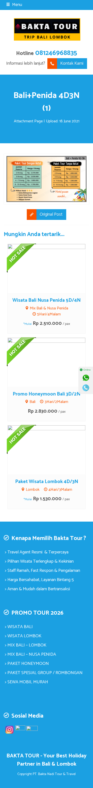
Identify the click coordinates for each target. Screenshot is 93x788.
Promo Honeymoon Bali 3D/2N (46, 394)
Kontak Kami (71, 63)
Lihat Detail (51, 268)
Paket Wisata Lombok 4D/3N (46, 482)
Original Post (51, 214)
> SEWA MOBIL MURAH (26, 682)
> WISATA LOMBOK (23, 636)
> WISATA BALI (19, 627)
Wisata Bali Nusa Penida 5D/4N (46, 300)
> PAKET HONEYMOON (27, 663)
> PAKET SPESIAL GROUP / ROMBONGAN (44, 673)
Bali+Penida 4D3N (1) (46, 102)
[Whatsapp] (86, 378)
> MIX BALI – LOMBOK (25, 645)
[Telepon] (86, 388)
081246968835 (56, 53)
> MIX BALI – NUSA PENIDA (30, 654)
